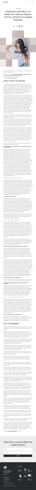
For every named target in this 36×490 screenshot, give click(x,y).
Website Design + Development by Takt (9, 485)
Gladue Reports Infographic (12, 77)
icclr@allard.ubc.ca (6, 481)
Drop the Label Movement (12, 431)
